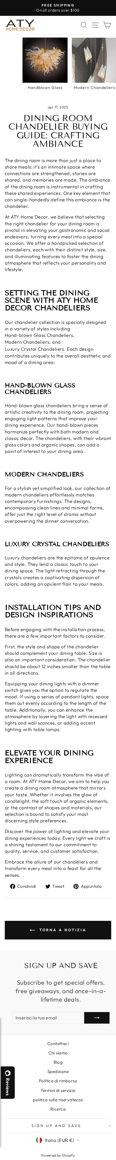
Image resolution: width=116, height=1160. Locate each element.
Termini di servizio (58, 1090)
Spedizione (58, 1071)
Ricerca (58, 1109)
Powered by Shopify (58, 1155)
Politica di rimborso (58, 1080)
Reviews (8, 1087)
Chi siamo (58, 1053)
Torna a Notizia (61, 930)
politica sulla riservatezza (58, 1099)
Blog (58, 1062)
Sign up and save (57, 1125)
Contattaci (58, 1043)
